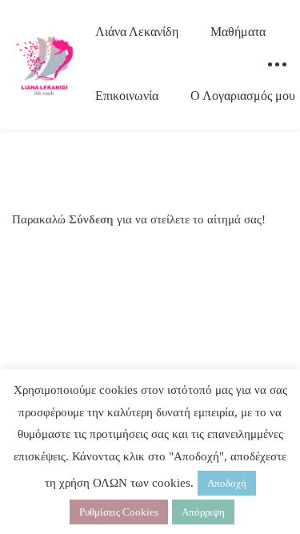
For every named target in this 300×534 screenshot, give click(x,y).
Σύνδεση (91, 219)
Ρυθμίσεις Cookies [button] (118, 512)
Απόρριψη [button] (203, 512)
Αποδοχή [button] (226, 483)
